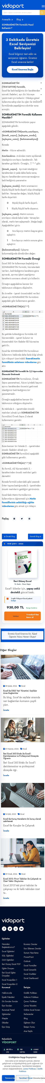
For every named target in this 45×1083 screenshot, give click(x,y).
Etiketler (5, 1022)
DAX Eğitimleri (8, 959)
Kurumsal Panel (8, 1009)
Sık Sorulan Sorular (10, 1001)
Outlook (27, 961)
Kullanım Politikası (31, 997)
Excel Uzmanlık (30, 969)
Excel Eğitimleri (8, 951)
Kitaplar (5, 1018)
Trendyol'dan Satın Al (32, 616)
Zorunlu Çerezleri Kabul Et (38, 1078)
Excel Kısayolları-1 (9, 979)
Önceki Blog (10, 536)
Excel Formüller (30, 965)
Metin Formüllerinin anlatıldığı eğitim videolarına (19, 502)
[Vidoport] (13, 6)
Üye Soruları (7, 1005)
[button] (42, 12)
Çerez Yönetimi (30, 1005)
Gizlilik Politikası (30, 992)
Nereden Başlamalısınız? (8, 946)
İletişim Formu (29, 1026)
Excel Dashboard (31, 978)
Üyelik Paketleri (8, 997)
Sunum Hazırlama (31, 952)
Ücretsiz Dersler (30, 944)
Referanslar (28, 1014)
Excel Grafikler (30, 974)
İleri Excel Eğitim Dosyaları (9, 974)
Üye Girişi (6, 1026)
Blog (18, 19)
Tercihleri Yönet (24, 1078)
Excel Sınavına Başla (22, 69)
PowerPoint (29, 957)
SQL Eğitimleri (8, 955)
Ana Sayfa (28, 1031)
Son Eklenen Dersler (32, 948)
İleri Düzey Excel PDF (11, 964)
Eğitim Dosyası (8, 968)
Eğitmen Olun (29, 1022)
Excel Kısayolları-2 (9, 984)
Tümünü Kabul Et (10, 1078)
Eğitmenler (6, 1014)
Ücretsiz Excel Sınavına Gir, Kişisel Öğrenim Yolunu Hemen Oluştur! (22, 635)
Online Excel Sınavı (32, 1009)
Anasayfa (6, 19)
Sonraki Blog (34, 536)
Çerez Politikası (30, 1001)
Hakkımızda (7, 992)
